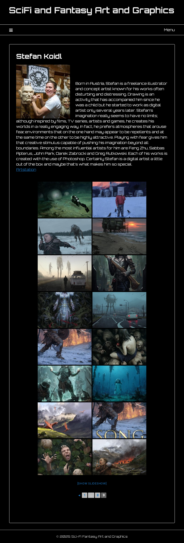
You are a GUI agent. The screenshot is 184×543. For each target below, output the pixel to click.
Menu (169, 30)
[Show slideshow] (92, 483)
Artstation (26, 169)
